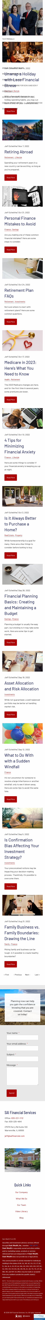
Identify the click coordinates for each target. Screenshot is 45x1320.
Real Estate (9, 535)
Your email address (22, 1044)
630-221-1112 (17, 1118)
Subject (21, 1054)
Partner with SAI (34, 103)
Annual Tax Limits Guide (13, 68)
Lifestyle (18, 157)
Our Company (21, 1192)
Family (7, 944)
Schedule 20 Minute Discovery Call (18, 97)
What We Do (7, 51)
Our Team (21, 1205)
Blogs (5, 62)
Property (18, 535)
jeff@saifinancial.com (14, 1136)
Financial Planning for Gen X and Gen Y (20, 85)
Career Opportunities (12, 103)
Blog (21, 1217)
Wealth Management (11, 74)
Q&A (4, 45)
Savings (15, 229)
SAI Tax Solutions (10, 109)
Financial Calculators (12, 80)
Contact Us (7, 91)
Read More (11, 177)
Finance (7, 229)
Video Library (18, 62)
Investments (20, 301)
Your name (22, 1033)
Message (22, 1065)
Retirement (9, 157)
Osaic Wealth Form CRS (9, 1239)
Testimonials (8, 39)
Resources (7, 56)
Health (7, 379)
